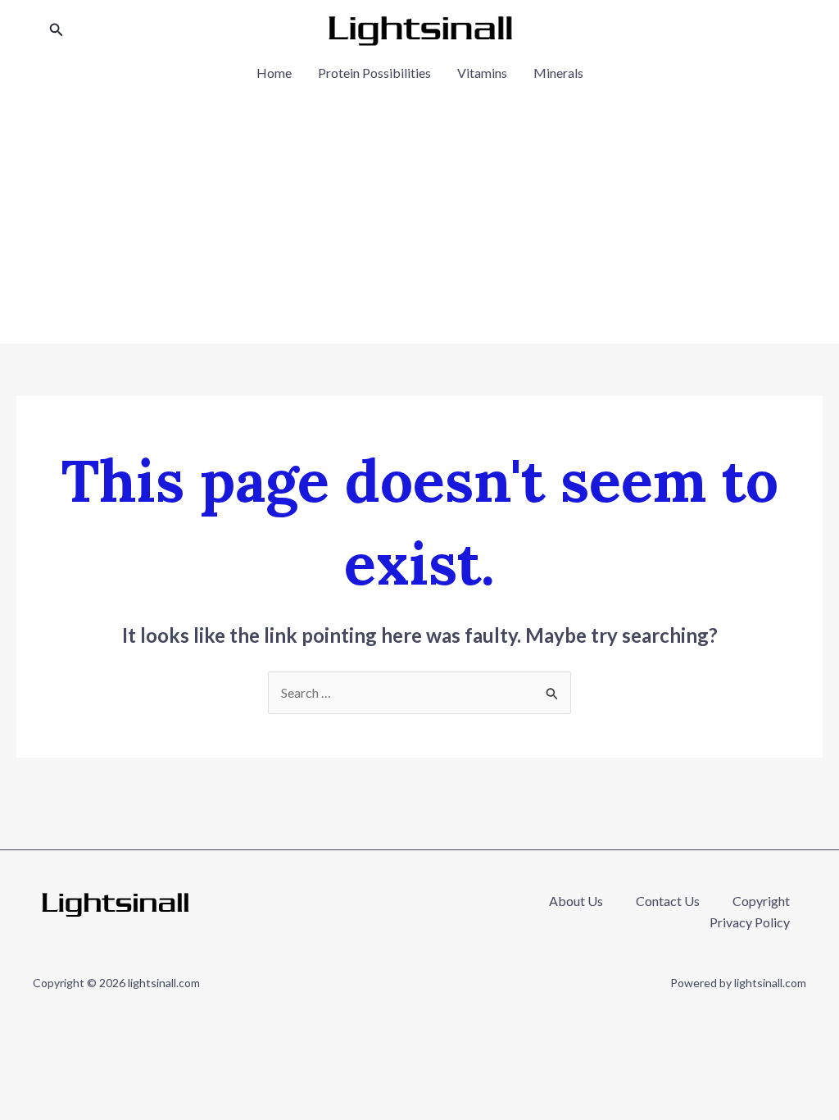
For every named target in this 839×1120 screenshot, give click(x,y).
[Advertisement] (419, 208)
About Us (576, 900)
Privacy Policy (750, 922)
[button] (56, 30)
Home (274, 72)
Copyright (761, 900)
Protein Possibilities (374, 72)
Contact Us (668, 900)
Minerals (558, 72)
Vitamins (482, 72)
